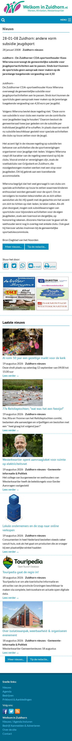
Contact (7, 733)
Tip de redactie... (36, 246)
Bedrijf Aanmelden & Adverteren (21, 725)
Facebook (5, 711)
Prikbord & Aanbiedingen (17, 699)
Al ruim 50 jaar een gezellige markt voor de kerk (34, 358)
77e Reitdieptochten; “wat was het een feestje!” (33, 409)
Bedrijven (8, 695)
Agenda (7, 691)
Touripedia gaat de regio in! (21, 572)
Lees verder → (11, 375)
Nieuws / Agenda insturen (17, 721)
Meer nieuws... (13, 246)
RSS (17, 711)
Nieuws (8, 29)
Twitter (11, 711)
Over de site (9, 729)
